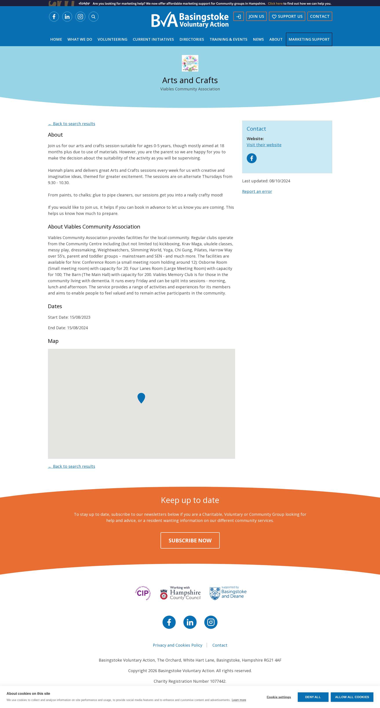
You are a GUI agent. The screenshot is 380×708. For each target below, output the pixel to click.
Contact (320, 16)
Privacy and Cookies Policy (177, 645)
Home (56, 39)
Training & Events (228, 39)
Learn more (239, 700)
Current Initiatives (153, 39)
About (276, 39)
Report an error (257, 191)
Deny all (313, 697)
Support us (287, 16)
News (258, 39)
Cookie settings (279, 697)
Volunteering (112, 39)
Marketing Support (309, 39)
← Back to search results (71, 123)
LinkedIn (67, 16)
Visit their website (264, 144)
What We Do (80, 39)
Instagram (80, 16)
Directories (191, 39)
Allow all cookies (352, 697)
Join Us (256, 16)
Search (93, 16)
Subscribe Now (190, 540)
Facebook (54, 16)
